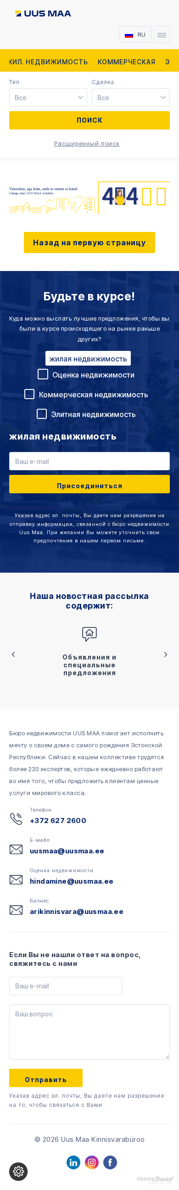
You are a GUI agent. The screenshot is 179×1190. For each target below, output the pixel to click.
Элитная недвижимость (93, 414)
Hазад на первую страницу (89, 242)
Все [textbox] (21, 98)
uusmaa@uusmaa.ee (67, 850)
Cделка (103, 82)
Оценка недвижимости (93, 374)
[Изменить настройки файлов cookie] (18, 1171)
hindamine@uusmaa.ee (72, 881)
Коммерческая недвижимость (93, 394)
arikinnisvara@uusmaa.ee (76, 911)
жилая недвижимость (88, 358)
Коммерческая (127, 62)
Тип (14, 82)
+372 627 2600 (58, 820)
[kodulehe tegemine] (155, 1179)
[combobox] (49, 97)
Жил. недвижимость (47, 62)
